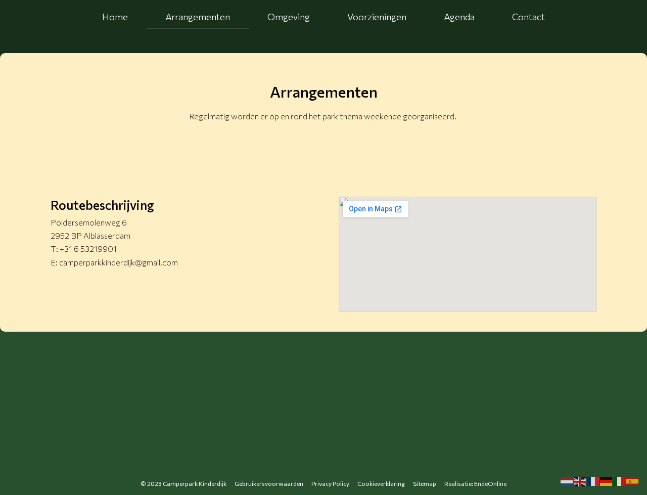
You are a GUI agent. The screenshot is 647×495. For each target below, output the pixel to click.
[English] (580, 481)
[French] (593, 481)
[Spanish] (632, 481)
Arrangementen (197, 16)
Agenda (459, 16)
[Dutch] (567, 481)
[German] (606, 481)
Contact (528, 16)
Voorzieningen (376, 16)
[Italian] (619, 481)
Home (115, 16)
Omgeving (288, 16)
